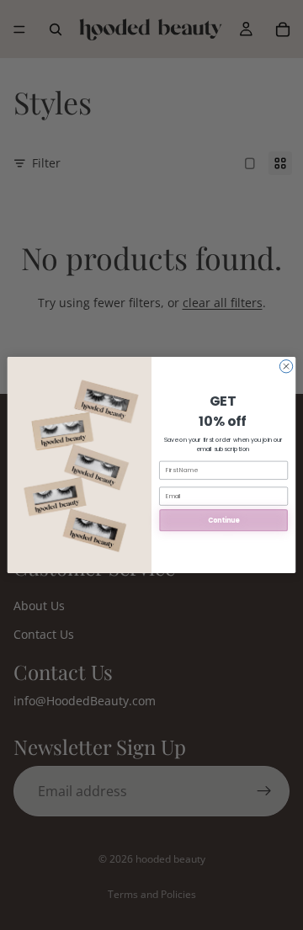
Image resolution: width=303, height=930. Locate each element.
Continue (224, 520)
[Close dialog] (285, 366)
